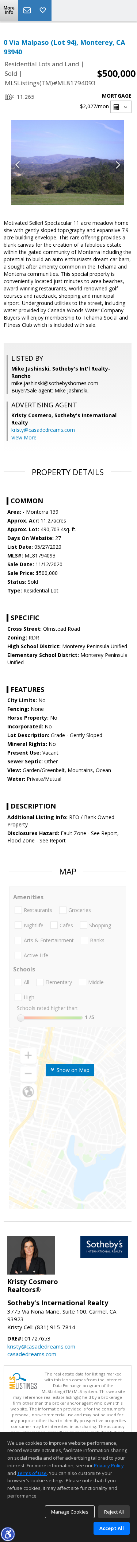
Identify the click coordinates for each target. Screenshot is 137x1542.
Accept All (111, 1528)
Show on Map (72, 1070)
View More (24, 437)
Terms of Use (32, 1473)
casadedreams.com (31, 1354)
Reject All (114, 1511)
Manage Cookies (69, 1511)
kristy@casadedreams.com (43, 429)
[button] (7, 1534)
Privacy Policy (109, 1465)
